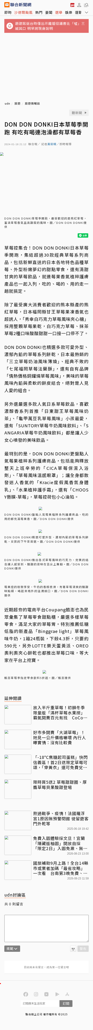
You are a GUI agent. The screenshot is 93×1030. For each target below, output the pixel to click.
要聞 (49, 12)
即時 (8, 12)
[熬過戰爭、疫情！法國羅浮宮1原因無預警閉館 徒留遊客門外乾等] (17, 820)
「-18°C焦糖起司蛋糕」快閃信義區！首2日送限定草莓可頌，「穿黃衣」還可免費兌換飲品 (60, 762)
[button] (79, 4)
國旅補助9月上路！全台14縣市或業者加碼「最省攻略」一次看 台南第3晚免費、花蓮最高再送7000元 (60, 868)
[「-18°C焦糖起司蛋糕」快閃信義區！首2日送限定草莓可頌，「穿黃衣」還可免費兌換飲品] (17, 764)
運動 (78, 12)
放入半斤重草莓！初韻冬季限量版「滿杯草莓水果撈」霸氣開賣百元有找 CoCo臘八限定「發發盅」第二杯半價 (60, 712)
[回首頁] (21, 4)
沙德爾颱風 (23, 12)
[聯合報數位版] (72, 4)
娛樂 (68, 12)
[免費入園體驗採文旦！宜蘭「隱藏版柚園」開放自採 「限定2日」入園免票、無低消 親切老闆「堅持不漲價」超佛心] (17, 845)
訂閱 (66, 1003)
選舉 (59, 12)
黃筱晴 (51, 144)
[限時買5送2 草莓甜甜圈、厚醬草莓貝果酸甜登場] (17, 789)
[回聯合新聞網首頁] (7, 4)
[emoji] (73, 949)
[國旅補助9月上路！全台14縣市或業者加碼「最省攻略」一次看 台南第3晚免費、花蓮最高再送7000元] (17, 870)
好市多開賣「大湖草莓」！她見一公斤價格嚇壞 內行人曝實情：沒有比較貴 (59, 737)
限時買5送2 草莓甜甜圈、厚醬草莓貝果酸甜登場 (60, 784)
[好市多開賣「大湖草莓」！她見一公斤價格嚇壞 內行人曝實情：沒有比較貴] (17, 739)
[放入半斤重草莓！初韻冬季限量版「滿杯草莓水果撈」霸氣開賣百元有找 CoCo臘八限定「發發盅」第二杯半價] (17, 714)
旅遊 (17, 103)
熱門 (39, 12)
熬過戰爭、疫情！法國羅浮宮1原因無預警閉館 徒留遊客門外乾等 (61, 818)
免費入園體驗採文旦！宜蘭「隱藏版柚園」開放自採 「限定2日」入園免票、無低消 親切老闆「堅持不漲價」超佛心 (60, 843)
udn (7, 103)
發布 (83, 948)
